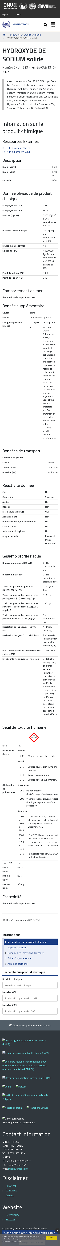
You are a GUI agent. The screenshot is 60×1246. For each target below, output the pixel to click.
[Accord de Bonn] (14, 1110)
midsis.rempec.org (18, 1169)
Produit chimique (12, 979)
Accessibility (12, 1215)
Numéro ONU (9, 992)
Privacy (10, 1195)
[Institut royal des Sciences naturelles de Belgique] (30, 1099)
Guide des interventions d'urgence (26, 953)
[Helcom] (23, 1089)
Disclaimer (11, 1190)
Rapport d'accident (18, 947)
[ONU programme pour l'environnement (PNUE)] (30, 1044)
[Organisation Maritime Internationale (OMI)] (29, 1080)
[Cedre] (9, 1089)
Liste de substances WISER (17, 152)
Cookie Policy (16, 1241)
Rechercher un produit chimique (25, 35)
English (5, 14)
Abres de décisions (18, 964)
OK (51, 1238)
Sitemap (10, 1219)
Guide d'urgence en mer (20, 958)
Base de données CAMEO (16, 148)
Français (18, 14)
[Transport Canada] (37, 1110)
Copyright (11, 1186)
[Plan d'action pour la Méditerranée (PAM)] (27, 1055)
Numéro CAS (9, 1005)
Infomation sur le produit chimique (27, 942)
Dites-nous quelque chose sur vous (31, 1025)
